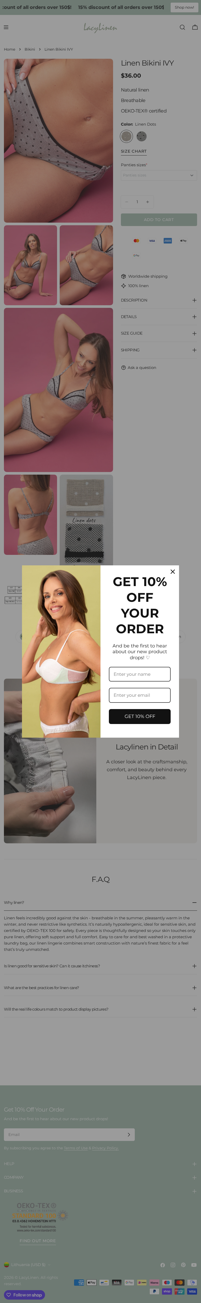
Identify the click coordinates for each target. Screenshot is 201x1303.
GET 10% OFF (140, 716)
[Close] (172, 571)
